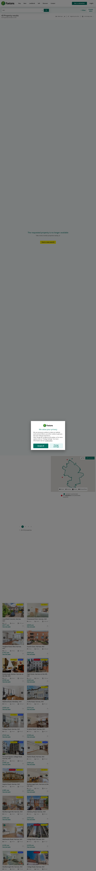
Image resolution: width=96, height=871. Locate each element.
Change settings (56, 446)
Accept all (41, 446)
